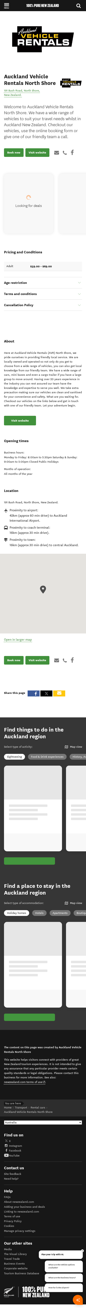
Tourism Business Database (21, 1273)
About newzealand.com (19, 1202)
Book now (13, 152)
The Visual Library (15, 1254)
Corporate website (16, 1268)
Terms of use (12, 1216)
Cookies (9, 1226)
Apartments (60, 913)
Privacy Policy (13, 1221)
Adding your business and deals (24, 1207)
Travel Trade (12, 1259)
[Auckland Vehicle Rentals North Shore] (71, 83)
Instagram (15, 1146)
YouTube (14, 1155)
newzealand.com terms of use (24, 1082)
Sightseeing (14, 756)
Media (8, 1249)
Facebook (15, 1150)
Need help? (11, 1178)
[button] (6, 5)
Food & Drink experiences (47, 756)
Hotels (39, 913)
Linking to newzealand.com (21, 1211)
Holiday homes (16, 913)
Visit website (37, 152)
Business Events (14, 1263)
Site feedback (12, 1174)
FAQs (7, 1197)
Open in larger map (18, 639)
